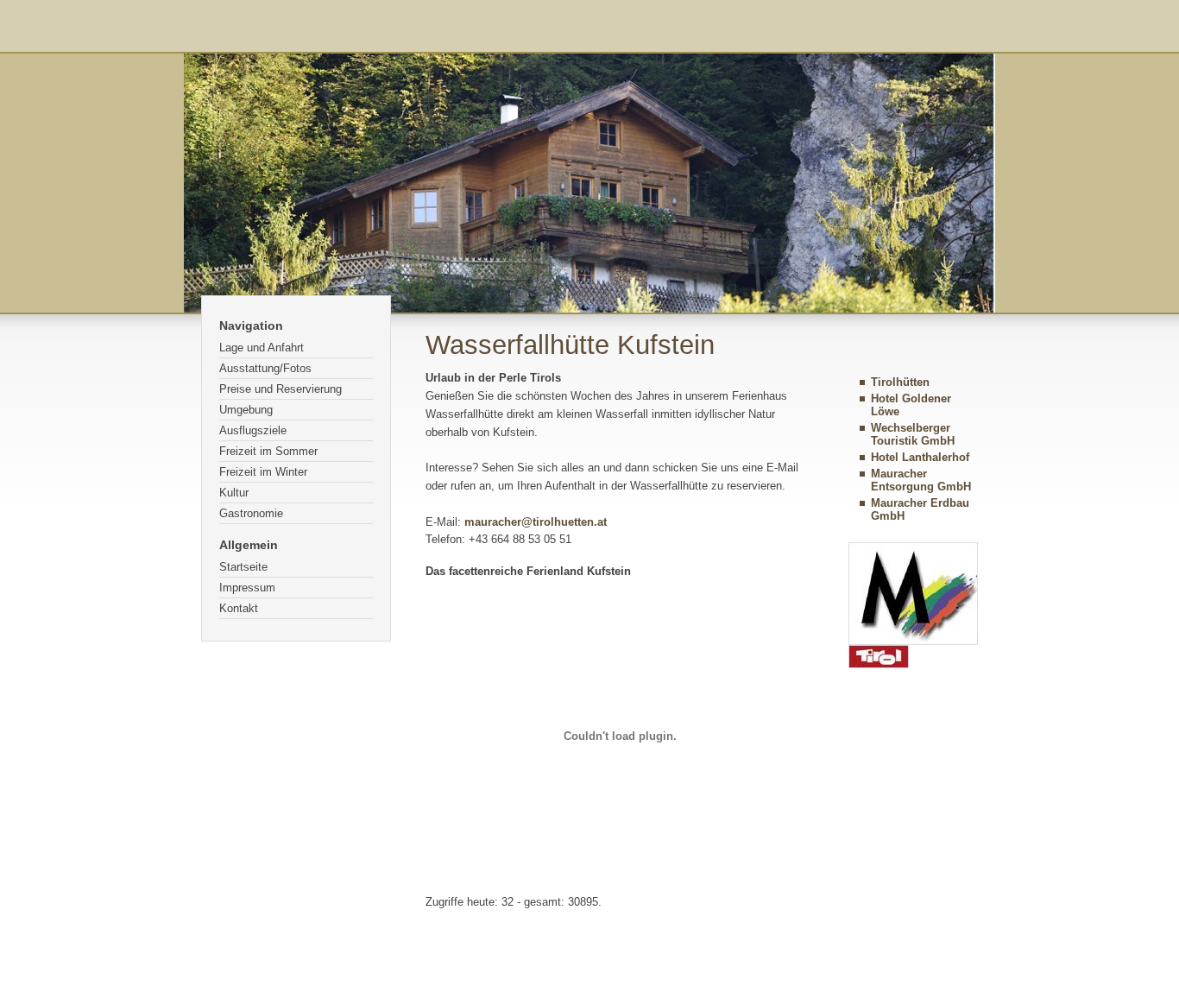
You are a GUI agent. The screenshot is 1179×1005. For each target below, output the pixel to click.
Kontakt (238, 608)
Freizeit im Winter (263, 471)
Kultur (234, 492)
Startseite (243, 566)
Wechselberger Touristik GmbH (913, 434)
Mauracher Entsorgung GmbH (921, 480)
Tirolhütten (900, 382)
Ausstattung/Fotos (265, 368)
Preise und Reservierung (280, 388)
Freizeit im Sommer (268, 451)
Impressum (247, 587)
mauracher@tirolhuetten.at (535, 521)
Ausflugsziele (253, 430)
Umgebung (246, 409)
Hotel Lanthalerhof (920, 457)
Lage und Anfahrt (261, 347)
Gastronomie (251, 513)
